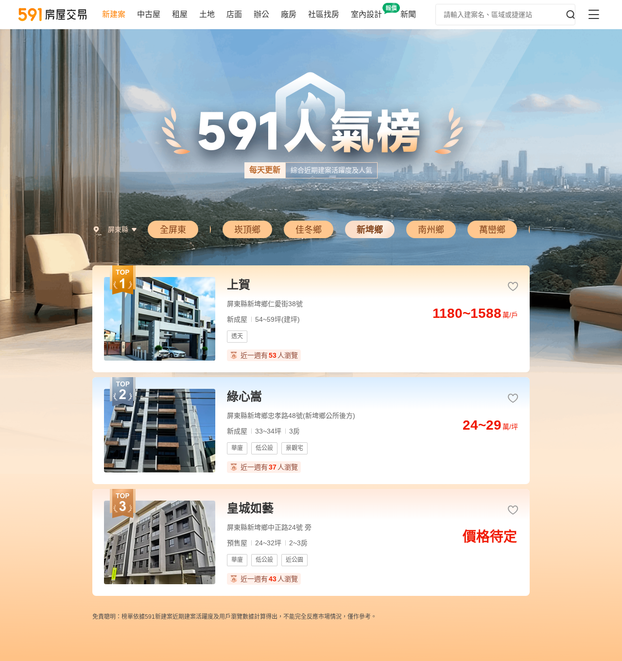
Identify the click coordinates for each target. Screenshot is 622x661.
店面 (234, 14)
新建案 (113, 14)
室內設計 (366, 14)
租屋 (180, 14)
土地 (207, 14)
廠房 (288, 14)
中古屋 (148, 14)
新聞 (408, 14)
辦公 (261, 14)
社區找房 (323, 14)
